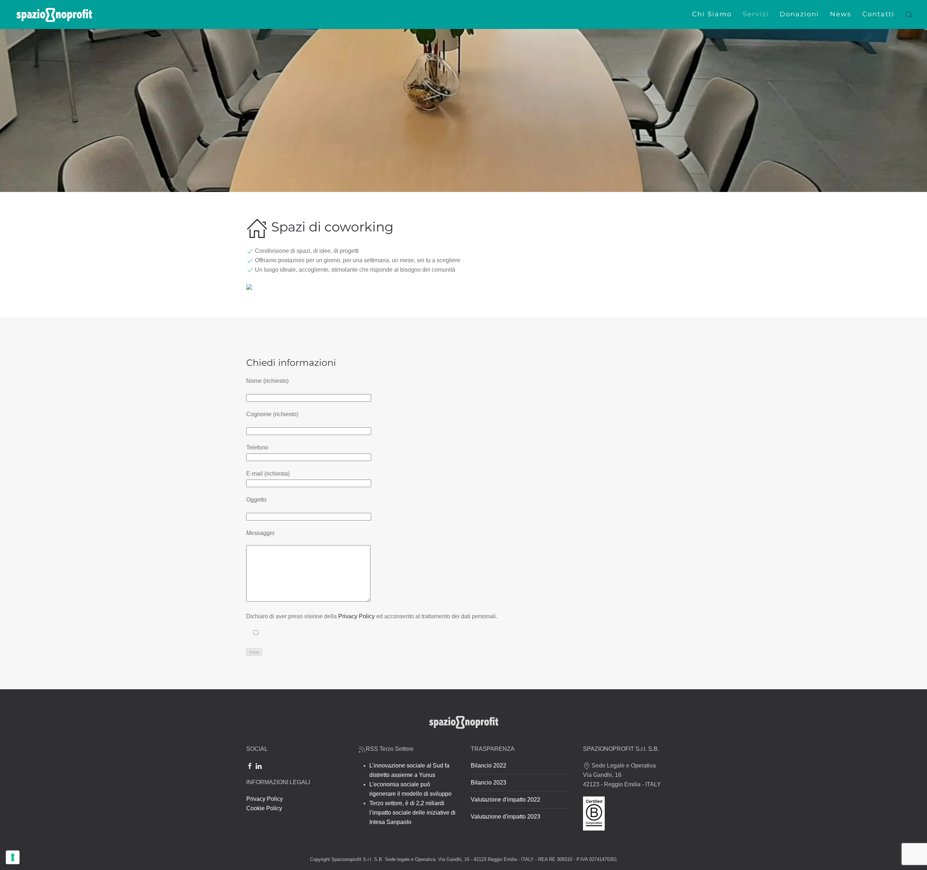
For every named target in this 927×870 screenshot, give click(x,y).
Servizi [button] (756, 14)
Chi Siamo (712, 14)
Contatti (878, 14)
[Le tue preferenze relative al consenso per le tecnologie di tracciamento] (13, 857)
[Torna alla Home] (54, 14)
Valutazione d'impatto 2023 (505, 816)
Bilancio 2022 (488, 765)
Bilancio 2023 (488, 782)
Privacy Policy (356, 616)
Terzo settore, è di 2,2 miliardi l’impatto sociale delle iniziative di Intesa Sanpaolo (412, 812)
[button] (909, 14)
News (840, 14)
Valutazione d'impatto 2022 (505, 799)
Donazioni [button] (799, 14)
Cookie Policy (264, 808)
